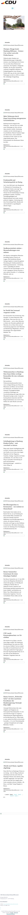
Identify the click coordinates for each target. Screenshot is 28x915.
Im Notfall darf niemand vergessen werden (11, 311)
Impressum (16, 912)
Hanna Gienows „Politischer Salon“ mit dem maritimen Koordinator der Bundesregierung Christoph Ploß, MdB (12, 701)
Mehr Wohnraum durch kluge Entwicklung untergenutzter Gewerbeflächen (14, 118)
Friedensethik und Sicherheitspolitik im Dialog (12, 181)
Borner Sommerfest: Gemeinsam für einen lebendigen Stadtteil (10, 574)
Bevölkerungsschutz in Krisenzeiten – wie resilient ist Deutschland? (13, 507)
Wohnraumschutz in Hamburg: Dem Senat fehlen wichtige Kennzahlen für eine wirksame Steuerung (13, 375)
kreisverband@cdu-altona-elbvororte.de (10, 904)
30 (12, 795)
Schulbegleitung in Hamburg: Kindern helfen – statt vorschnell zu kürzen (13, 443)
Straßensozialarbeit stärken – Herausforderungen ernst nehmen (13, 250)
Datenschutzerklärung (11, 913)
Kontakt (11, 912)
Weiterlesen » (6, 79)
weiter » (16, 795)
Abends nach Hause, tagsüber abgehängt (13, 767)
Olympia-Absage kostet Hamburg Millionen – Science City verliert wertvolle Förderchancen (13, 52)
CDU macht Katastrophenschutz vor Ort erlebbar (12, 635)
